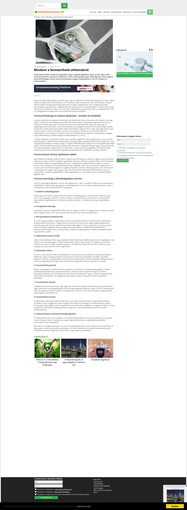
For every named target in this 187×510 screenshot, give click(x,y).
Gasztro (106, 12)
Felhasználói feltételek (102, 486)
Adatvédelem (98, 484)
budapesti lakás (62, 170)
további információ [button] (84, 506)
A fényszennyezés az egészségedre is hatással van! (74, 362)
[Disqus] (74, 394)
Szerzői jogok (98, 488)
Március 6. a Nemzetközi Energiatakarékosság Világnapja (47, 362)
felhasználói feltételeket (144, 153)
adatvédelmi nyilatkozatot (63, 489)
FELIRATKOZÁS (46, 497)
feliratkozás (122, 160)
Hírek (100, 12)
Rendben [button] (175, 506)
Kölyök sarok (116, 12)
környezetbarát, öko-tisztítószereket (98, 225)
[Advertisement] (134, 33)
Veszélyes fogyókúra (100, 359)
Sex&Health (127, 12)
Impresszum (98, 481)
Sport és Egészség (139, 12)
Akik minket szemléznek (102, 490)
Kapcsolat (97, 479)
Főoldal (93, 12)
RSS (95, 492)
